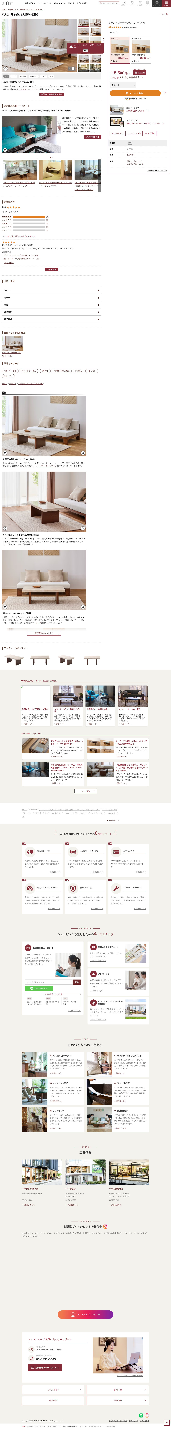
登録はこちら (97, 991)
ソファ (38, 623)
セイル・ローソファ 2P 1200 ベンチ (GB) (21, 259)
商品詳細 (8, 319)
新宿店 (70, 1188)
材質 (6, 305)
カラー (7, 298)
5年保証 (130, 155)
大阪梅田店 (116, 1188)
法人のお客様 (82, 3)
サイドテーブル (29, 371)
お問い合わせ (144, 1421)
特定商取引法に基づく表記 (118, 1421)
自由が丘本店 (30, 1188)
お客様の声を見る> (130, 27)
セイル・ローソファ (29, 89)
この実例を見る (92, 137)
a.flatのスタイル (59, 3)
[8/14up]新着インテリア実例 (56, 1426)
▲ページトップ (113, 820)
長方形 (45, 371)
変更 (129, 143)
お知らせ (118, 1389)
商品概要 (8, 312)
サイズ (7, 290)
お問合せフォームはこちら (47, 1368)
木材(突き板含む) (62, 371)
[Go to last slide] (5, 45)
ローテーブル (10, 371)
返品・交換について (134, 161)
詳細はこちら (55, 872)
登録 (77, 982)
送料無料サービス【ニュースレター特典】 (103, 1426)
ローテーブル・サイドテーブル (30, 10)
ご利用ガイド (53, 1389)
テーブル (12, 10)
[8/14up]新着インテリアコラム (77, 1426)
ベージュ (9, 376)
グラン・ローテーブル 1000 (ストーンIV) (21, 255)
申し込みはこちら (99, 961)
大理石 (79, 371)
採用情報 (118, 1400)
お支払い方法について (135, 164)
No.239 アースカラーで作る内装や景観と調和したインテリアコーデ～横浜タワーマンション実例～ (91, 186)
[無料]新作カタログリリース (36, 1426)
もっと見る (85, 791)
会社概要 (53, 1400)
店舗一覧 (71, 3)
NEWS (24, 1426)
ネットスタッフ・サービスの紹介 (131, 1376)
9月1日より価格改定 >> (131, 77)
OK (85, 51)
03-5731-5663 (46, 1359)
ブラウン (92, 371)
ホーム (4, 10)
